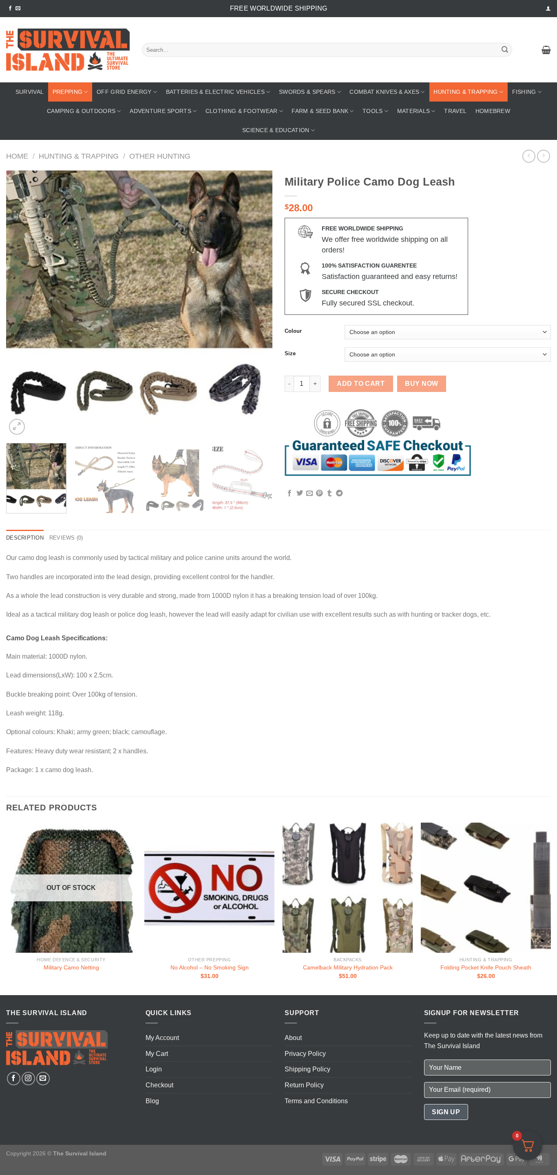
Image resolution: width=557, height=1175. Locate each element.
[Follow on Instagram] (28, 1078)
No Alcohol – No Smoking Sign (209, 967)
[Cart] (546, 50)
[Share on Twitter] (299, 493)
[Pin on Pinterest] (319, 493)
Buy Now (421, 383)
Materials (413, 111)
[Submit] (505, 50)
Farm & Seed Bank (320, 111)
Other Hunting (159, 156)
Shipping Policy (307, 1069)
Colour (293, 331)
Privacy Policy (305, 1053)
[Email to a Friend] (309, 493)
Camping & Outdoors (81, 111)
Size (290, 353)
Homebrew (492, 111)
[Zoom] (17, 427)
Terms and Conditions (316, 1101)
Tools (372, 111)
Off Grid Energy (124, 92)
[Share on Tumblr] (329, 493)
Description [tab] (25, 538)
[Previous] (21, 303)
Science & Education (275, 130)
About (293, 1037)
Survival (29, 92)
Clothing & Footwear (241, 111)
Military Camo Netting (71, 967)
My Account (162, 1037)
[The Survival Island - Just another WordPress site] (68, 50)
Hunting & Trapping (465, 92)
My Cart (157, 1053)
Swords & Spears (307, 92)
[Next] (257, 303)
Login (154, 1069)
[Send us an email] (17, 8)
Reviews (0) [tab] (66, 538)
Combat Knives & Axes (384, 92)
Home (17, 156)
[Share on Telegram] (339, 493)
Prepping (67, 92)
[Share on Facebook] (289, 493)
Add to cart (361, 383)
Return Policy (304, 1085)
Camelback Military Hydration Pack (348, 967)
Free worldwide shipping (278, 8)
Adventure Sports (160, 111)
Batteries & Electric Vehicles (215, 92)
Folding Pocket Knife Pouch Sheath (485, 967)
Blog (152, 1101)
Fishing (524, 92)
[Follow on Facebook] (10, 8)
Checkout (159, 1085)
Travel (455, 111)
